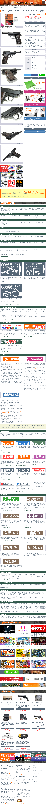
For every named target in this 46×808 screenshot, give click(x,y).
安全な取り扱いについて (6, 220)
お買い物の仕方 (4, 260)
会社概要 (38, 752)
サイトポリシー (5, 256)
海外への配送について (6, 240)
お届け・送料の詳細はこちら (7, 785)
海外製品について (5, 590)
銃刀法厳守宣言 (12, 752)
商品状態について (5, 494)
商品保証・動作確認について (7, 572)
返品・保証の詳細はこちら (7, 803)
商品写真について (5, 247)
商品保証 (33, 752)
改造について (4, 227)
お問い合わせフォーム (21, 774)
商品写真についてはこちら (7, 510)
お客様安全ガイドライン (7, 224)
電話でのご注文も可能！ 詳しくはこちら (10, 304)
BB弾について (4, 614)
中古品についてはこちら (7, 452)
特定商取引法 (23, 752)
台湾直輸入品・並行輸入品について (9, 601)
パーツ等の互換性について (7, 234)
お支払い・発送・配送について (8, 322)
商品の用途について (5, 206)
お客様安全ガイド (7, 752)
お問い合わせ (43, 752)
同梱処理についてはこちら (7, 319)
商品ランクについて (5, 440)
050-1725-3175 (31, 191)
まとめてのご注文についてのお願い (9, 307)
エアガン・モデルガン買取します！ (38, 759)
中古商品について (5, 431)
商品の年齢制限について (6, 213)
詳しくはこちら (27, 196)
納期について (4, 354)
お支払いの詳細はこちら (7, 769)
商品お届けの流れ (28, 752)
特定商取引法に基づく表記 (22, 803)
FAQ (18, 752)
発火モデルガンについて (6, 582)
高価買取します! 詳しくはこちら (35, 18)
